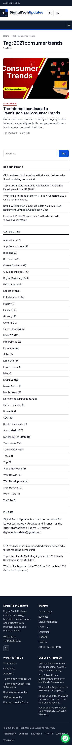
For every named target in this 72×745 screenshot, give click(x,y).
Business (8, 259)
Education (10, 104)
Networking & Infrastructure (18, 398)
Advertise (8, 673)
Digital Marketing (12, 278)
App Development (13, 246)
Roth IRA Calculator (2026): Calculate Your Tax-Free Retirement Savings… (53, 699)
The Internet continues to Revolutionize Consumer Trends (31, 110)
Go (63, 153)
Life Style (8, 360)
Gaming (7, 316)
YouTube (8, 500)
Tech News (9, 443)
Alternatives (10, 240)
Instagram (9, 348)
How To (49, 733)
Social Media (10, 430)
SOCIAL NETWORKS (14, 436)
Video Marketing (12, 468)
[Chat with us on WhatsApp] (65, 738)
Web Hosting (10, 487)
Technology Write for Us (17, 678)
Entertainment (11, 297)
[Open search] (50, 13)
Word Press (10, 493)
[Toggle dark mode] (58, 13)
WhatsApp (8, 740)
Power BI (8, 411)
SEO (5, 417)
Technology (10, 449)
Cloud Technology (13, 271)
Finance (7, 310)
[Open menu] (69, 25)
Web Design (10, 474)
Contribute (9, 668)
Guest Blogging (12, 329)
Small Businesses (13, 424)
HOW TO (8, 335)
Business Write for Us (15, 692)
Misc (6, 373)
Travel (6, 455)
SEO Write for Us (12, 697)
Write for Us (10, 663)
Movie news (10, 392)
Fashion (7, 303)
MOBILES (8, 379)
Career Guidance (12, 265)
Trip (5, 462)
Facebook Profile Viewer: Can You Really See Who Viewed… (53, 711)
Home (6, 36)
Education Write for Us (15, 702)
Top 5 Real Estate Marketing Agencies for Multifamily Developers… (52, 679)
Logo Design (10, 367)
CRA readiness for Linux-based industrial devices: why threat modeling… (52, 667)
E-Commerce (11, 284)
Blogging (8, 252)
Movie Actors (10, 386)
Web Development (14, 481)
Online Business (12, 405)
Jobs (6, 354)
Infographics (10, 341)
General (7, 322)
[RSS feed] (6, 648)
